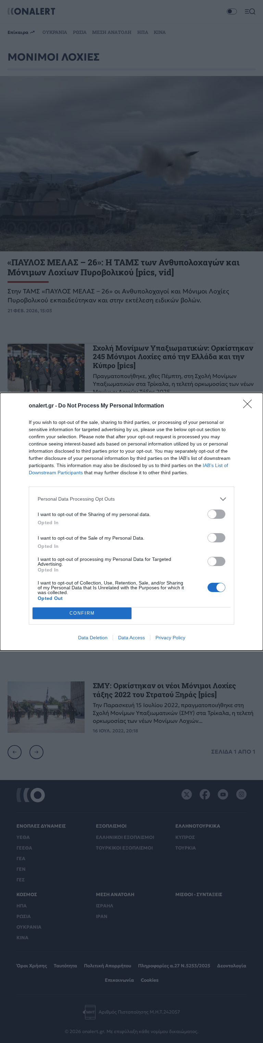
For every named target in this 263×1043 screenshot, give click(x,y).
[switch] (216, 514)
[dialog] (131, 522)
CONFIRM (82, 613)
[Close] (249, 406)
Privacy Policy (170, 637)
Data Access (131, 637)
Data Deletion (93, 637)
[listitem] (131, 499)
